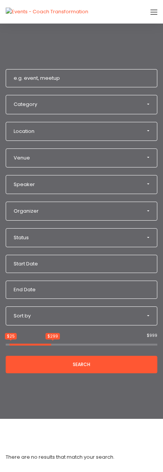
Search (81, 364)
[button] (81, 104)
